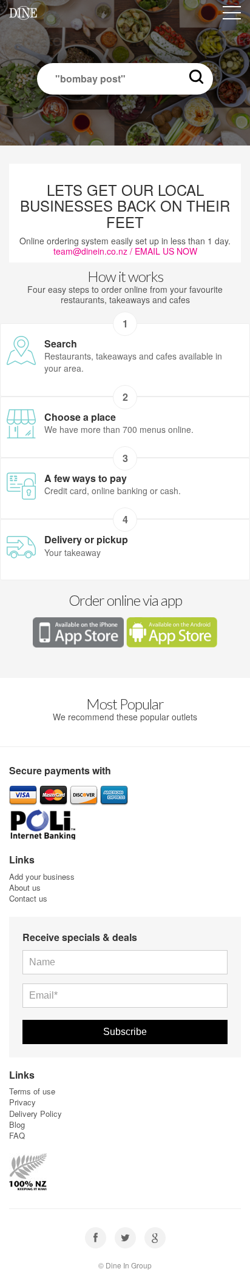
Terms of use (32, 1091)
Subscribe (125, 1032)
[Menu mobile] (232, 15)
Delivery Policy (35, 1113)
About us (25, 887)
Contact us (28, 898)
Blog (17, 1124)
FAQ (17, 1135)
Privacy (22, 1102)
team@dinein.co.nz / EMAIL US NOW (125, 251)
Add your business (42, 876)
